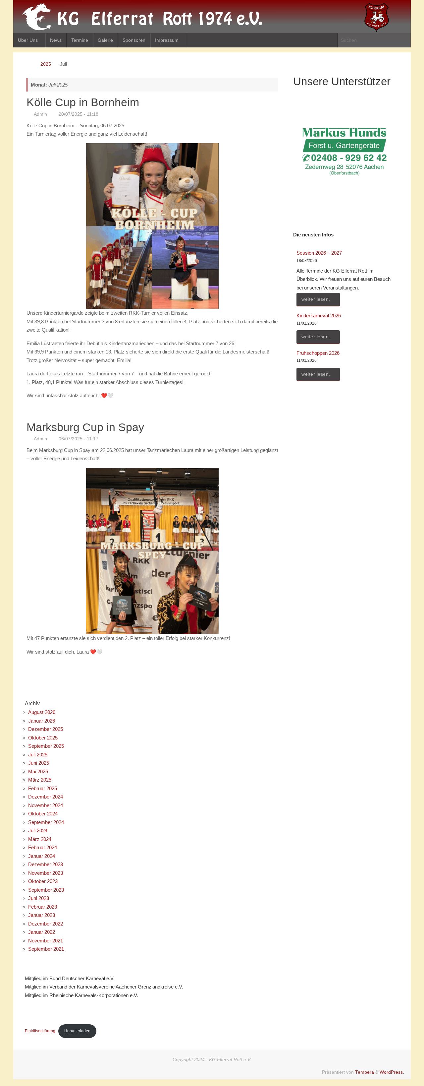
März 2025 (39, 780)
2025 (45, 64)
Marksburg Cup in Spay (85, 427)
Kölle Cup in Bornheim (82, 102)
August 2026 (41, 712)
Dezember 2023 (45, 864)
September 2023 (46, 890)
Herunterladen (77, 1031)
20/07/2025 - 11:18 (78, 114)
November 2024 (45, 805)
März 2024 (39, 839)
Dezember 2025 (45, 729)
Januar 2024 (41, 856)
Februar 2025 (42, 788)
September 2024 (46, 822)
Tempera (364, 1072)
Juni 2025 (38, 763)
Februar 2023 (42, 907)
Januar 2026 (41, 721)
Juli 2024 (37, 830)
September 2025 (46, 746)
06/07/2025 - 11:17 (78, 438)
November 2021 (45, 940)
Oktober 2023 (43, 881)
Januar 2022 (41, 932)
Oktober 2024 (43, 813)
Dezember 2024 (45, 796)
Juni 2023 (38, 898)
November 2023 (45, 873)
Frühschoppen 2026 (318, 353)
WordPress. (392, 1072)
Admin (40, 114)
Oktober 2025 (43, 737)
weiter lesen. (315, 299)
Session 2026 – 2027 (319, 253)
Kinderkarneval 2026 (318, 315)
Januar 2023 (41, 915)
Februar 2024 (42, 847)
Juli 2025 (37, 754)
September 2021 (46, 949)
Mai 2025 (38, 771)
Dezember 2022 (45, 923)
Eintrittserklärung (40, 1031)
